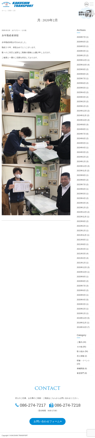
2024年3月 (81, 152)
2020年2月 (81, 309)
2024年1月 (81, 161)
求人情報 (80, 356)
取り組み (80, 351)
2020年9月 (81, 277)
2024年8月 (81, 129)
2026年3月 (81, 51)
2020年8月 (81, 281)
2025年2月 (81, 102)
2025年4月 (81, 92)
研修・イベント (83, 361)
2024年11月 (82, 115)
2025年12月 (82, 60)
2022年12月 (82, 212)
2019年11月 (82, 323)
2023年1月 (81, 208)
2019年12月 (82, 318)
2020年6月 (81, 290)
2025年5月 (81, 88)
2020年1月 (81, 313)
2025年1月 (81, 106)
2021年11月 (82, 235)
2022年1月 (81, 231)
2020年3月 (81, 304)
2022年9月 (81, 221)
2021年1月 (81, 263)
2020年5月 (81, 295)
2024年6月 (81, 138)
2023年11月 (82, 171)
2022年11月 (82, 217)
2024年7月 (81, 134)
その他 (23, 30)
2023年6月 (81, 189)
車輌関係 (80, 368)
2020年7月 (81, 286)
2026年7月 (81, 37)
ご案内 (79, 342)
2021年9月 (81, 240)
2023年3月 (81, 203)
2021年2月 (81, 258)
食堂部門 (80, 373)
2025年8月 (81, 74)
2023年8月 (81, 180)
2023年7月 (81, 184)
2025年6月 (81, 83)
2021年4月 (81, 249)
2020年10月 (82, 272)
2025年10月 (82, 65)
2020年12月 (82, 267)
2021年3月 (81, 254)
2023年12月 (82, 166)
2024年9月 (81, 125)
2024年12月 (82, 111)
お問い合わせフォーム (47, 421)
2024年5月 (81, 143)
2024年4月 (81, 148)
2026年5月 (81, 46)
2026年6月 (81, 42)
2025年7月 (81, 78)
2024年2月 (81, 157)
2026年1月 (81, 55)
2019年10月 (82, 327)
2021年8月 (81, 244)
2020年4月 (81, 300)
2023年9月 (81, 175)
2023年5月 (81, 194)
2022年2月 (81, 226)
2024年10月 (82, 120)
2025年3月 (81, 97)
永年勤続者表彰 (10, 35)
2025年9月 (81, 69)
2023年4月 (81, 198)
